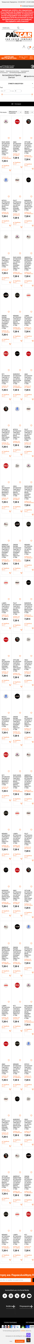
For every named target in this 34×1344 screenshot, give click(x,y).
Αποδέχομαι (20, 1341)
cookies (22, 1331)
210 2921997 (21, 2)
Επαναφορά (18, 104)
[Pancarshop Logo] (19, 35)
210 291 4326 (30, 2)
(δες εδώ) (31, 57)
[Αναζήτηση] (18, 27)
